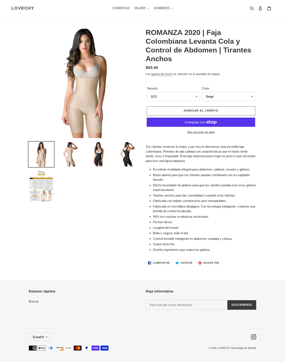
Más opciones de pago (201, 132)
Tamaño (152, 88)
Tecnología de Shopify (243, 348)
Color (205, 88)
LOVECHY (22, 8)
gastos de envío (161, 74)
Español (38, 337)
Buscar (34, 301)
